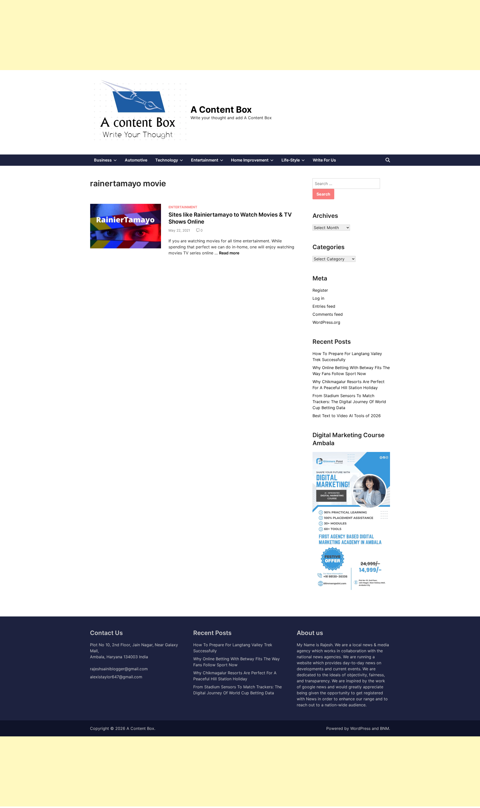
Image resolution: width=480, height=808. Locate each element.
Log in (318, 298)
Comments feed (327, 314)
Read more (229, 252)
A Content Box (221, 109)
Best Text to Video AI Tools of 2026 (346, 415)
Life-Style (295, 161)
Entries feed (323, 306)
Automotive (136, 160)
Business (107, 161)
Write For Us (324, 160)
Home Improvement (254, 161)
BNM (384, 728)
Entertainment (209, 161)
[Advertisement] (150, 35)
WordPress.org (326, 322)
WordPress (360, 728)
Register (320, 290)
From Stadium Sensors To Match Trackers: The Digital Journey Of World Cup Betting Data (349, 401)
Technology (171, 161)
